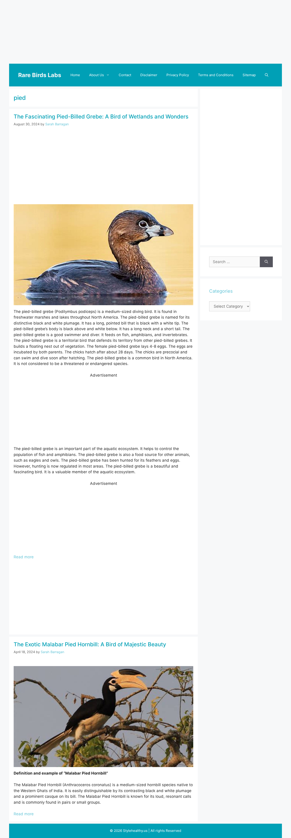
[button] (266, 75)
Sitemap (249, 75)
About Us (96, 75)
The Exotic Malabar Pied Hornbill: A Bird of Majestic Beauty (90, 644)
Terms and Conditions (215, 75)
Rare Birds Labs (39, 75)
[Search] (266, 262)
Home (75, 75)
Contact (125, 75)
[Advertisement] (145, 32)
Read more (24, 557)
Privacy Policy (177, 75)
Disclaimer (148, 75)
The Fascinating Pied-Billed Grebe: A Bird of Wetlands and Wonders (101, 116)
